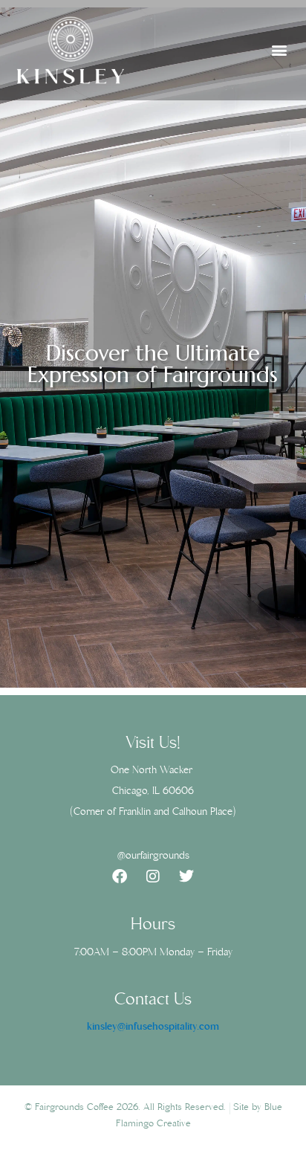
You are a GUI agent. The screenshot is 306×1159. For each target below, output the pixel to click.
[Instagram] (153, 876)
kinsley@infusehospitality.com (153, 1027)
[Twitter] (186, 876)
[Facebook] (119, 876)
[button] (279, 50)
